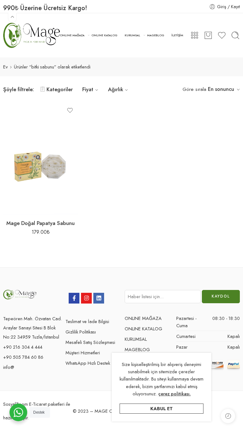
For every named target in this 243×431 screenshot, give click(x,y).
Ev (5, 66)
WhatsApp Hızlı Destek (87, 363)
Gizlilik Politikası (80, 331)
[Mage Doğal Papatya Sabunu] (40, 158)
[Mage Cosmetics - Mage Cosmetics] (31, 35)
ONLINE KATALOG (104, 35)
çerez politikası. (174, 393)
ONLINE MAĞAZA (72, 35)
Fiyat (87, 89)
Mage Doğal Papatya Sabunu (40, 223)
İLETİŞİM (177, 35)
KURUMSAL (132, 35)
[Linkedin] (98, 298)
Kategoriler (60, 89)
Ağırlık (115, 89)
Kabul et (161, 408)
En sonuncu (221, 89)
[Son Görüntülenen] (228, 416)
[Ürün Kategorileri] (194, 35)
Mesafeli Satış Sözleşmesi (90, 342)
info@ (8, 367)
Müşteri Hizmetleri (82, 352)
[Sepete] (208, 35)
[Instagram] (86, 298)
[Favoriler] (70, 110)
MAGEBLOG (155, 35)
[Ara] (235, 35)
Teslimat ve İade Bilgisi (87, 321)
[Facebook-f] (74, 298)
